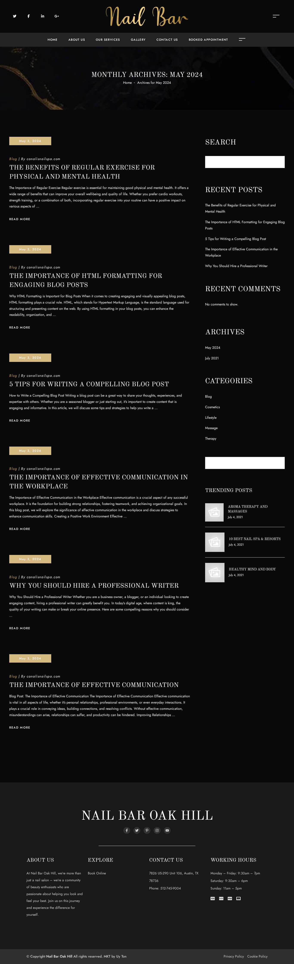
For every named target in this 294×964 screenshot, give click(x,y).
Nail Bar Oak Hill (59, 956)
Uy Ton (121, 956)
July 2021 (212, 358)
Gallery (138, 39)
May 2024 (212, 347)
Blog (13, 158)
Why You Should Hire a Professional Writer (94, 586)
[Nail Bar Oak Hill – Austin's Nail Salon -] (147, 16)
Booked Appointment (208, 39)
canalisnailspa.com (43, 158)
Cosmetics (212, 407)
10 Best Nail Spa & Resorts (255, 539)
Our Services (108, 39)
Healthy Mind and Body (252, 569)
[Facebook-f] (126, 830)
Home (53, 39)
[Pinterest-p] (147, 830)
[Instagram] (157, 830)
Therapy (210, 438)
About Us (76, 39)
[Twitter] (136, 830)
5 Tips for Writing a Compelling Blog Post (89, 384)
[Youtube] (167, 830)
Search (220, 142)
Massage (211, 427)
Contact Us (167, 39)
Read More (19, 219)
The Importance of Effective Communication (94, 685)
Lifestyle (211, 417)
